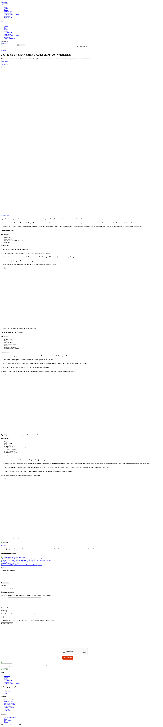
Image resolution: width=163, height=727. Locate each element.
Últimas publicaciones (10, 717)
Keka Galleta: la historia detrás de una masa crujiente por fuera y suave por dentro (22, 558)
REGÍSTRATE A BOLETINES (83, 46)
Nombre (3, 610)
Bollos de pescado (9, 701)
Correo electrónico (6, 614)
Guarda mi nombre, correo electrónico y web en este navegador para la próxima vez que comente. (29, 620)
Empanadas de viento (10, 703)
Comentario (4, 607)
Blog (5, 7)
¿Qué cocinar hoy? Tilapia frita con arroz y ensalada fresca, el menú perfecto (21, 565)
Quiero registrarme (67, 657)
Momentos (7, 676)
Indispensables (8, 13)
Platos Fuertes (8, 691)
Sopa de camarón (8, 700)
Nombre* (64, 635)
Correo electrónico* (67, 641)
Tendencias (7, 16)
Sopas (5, 690)
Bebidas (6, 8)
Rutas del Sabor (8, 11)
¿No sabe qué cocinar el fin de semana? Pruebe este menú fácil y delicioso (20, 562)
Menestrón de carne (9, 704)
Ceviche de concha (9, 707)
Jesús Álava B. (4, 545)
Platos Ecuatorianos (9, 38)
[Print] (3, 215)
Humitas (6, 709)
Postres (6, 693)
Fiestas (6, 10)
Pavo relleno (7, 706)
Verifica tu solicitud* (67, 647)
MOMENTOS (8, 17)
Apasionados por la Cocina (11, 14)
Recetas (6, 26)
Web (2, 617)
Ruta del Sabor (8, 682)
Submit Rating (4, 582)
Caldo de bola (8, 710)
